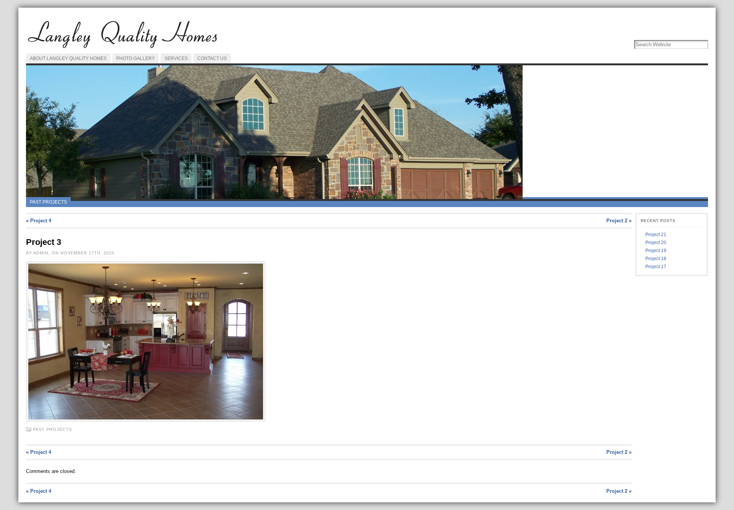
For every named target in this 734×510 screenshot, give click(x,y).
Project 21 (655, 234)
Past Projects (48, 202)
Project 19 (655, 250)
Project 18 (655, 258)
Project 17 (655, 266)
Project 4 (40, 220)
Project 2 (616, 220)
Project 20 (655, 242)
